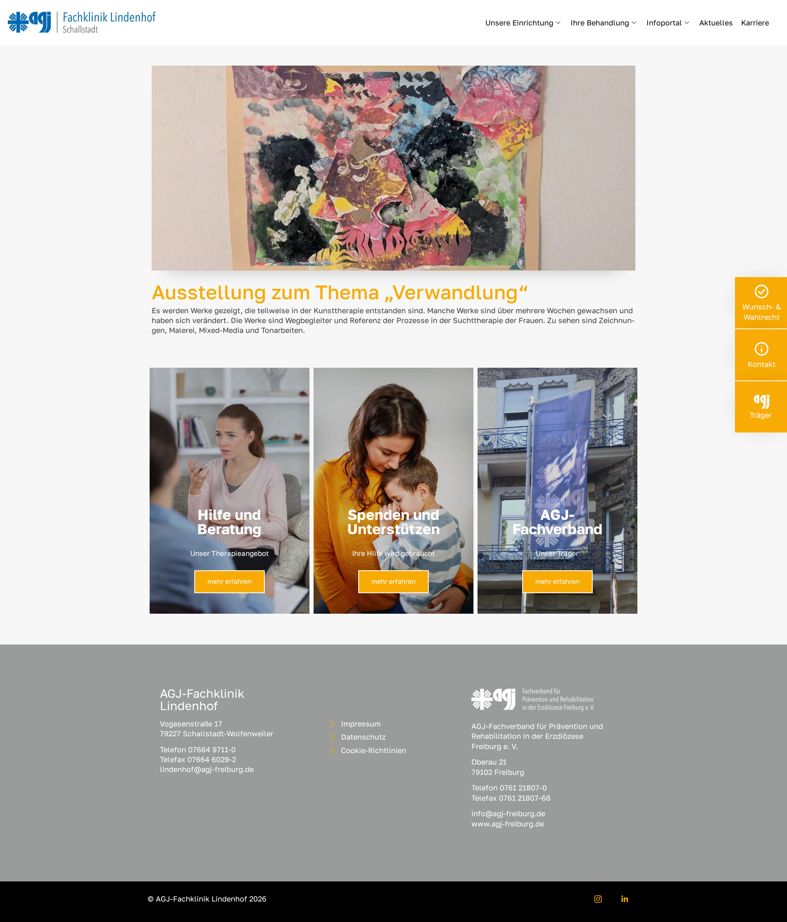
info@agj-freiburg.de (508, 813)
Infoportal (664, 22)
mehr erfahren (229, 581)
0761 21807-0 (523, 787)
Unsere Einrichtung (519, 22)
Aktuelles (716, 22)
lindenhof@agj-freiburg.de (207, 769)
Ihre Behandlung (600, 22)
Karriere (755, 22)
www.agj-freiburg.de (507, 823)
